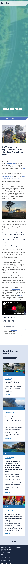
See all (10, 358)
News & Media (10, 118)
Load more (14, 541)
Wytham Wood (16, 289)
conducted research (10, 163)
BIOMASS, (21, 295)
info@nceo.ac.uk (5, 560)
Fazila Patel (14, 330)
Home (3, 118)
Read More (8, 394)
